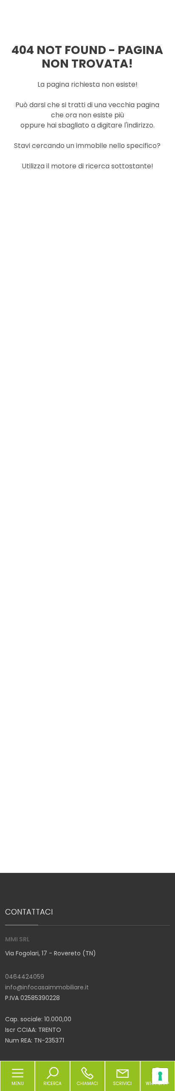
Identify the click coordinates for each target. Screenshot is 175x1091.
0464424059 (24, 976)
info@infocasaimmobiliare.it (47, 987)
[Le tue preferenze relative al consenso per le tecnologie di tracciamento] (160, 1076)
